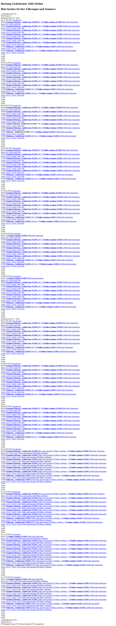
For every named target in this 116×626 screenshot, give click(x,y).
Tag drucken (16, 20)
